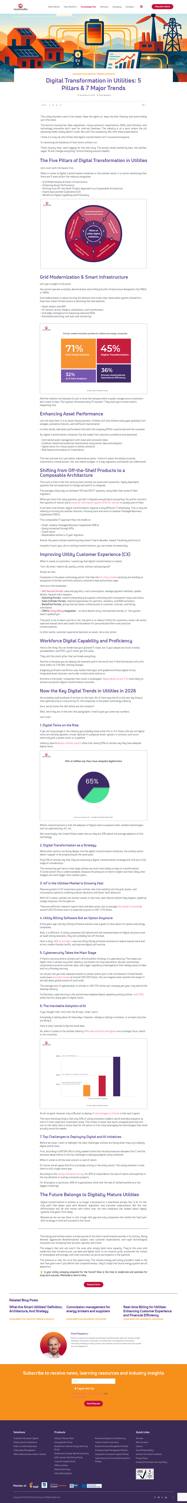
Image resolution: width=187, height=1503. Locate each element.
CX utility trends (108, 577)
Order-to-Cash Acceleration (25, 1446)
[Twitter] (158, 1497)
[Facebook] (154, 1497)
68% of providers (63, 941)
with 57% (138, 994)
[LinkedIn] (166, 1497)
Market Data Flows (62, 1469)
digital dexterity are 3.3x (115, 679)
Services (139, 1438)
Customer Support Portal (64, 1462)
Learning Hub (25, 17)
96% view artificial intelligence (100, 1031)
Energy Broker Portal (63, 1442)
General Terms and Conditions (87, 1394)
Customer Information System (26, 1438)
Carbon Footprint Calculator (107, 1442)
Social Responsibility (144, 1450)
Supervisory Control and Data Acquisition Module (112, 1460)
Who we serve (142, 1442)
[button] (5, 1497)
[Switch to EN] (141, 6)
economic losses (61, 977)
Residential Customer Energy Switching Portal (71, 1448)
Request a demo (162, 6)
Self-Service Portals (52, 591)
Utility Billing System (63, 1473)
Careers (139, 1446)
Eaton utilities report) (69, 743)
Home (16, 17)
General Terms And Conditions (149, 1454)
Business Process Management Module (111, 1446)
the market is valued (128, 906)
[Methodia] (20, 7)
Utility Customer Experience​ (25, 1442)
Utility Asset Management (24, 1450)
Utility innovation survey (70, 1174)
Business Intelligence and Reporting (110, 1438)
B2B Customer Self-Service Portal (68, 1458)
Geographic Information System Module (112, 1454)
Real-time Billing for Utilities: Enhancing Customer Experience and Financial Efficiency (147, 1311)
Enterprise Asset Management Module (111, 1450)
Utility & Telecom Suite (64, 1438)
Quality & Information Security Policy (151, 1462)
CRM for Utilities (61, 1465)
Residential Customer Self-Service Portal (71, 1454)
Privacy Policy (79, 1397)
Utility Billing (56, 611)
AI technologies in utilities (106, 1113)
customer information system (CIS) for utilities (95, 503)
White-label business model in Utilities (30, 1454)
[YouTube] (162, 1497)
